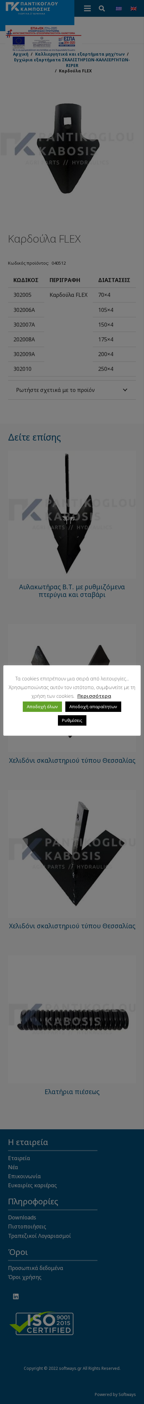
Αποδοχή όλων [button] (42, 707)
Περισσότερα (94, 695)
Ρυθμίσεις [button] (72, 720)
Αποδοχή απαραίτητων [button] (93, 707)
